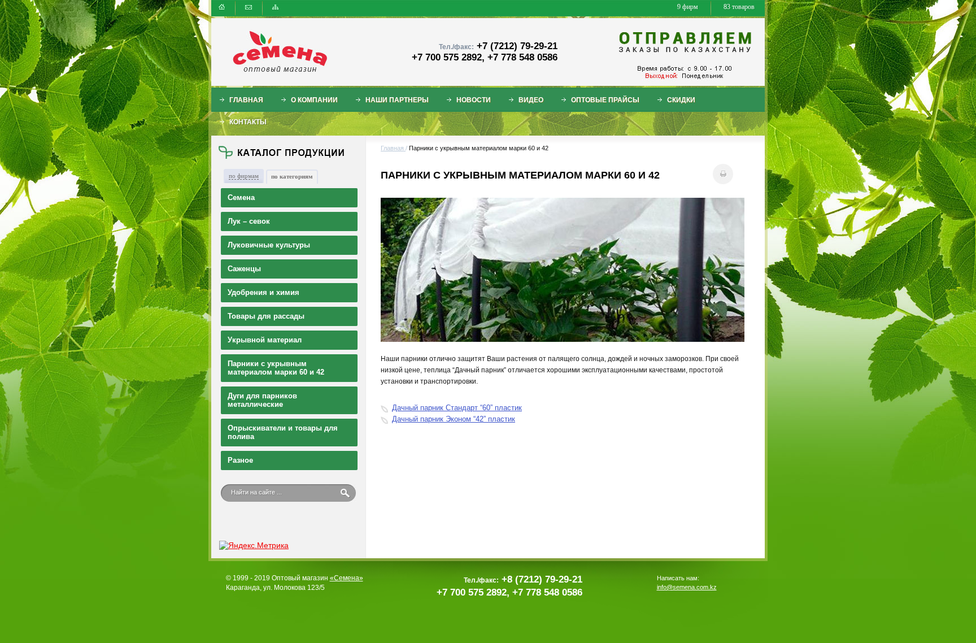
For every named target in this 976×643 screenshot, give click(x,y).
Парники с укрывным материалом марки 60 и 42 (276, 367)
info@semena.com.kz (687, 587)
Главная (393, 148)
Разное (240, 460)
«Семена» (346, 578)
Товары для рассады (266, 316)
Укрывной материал (265, 340)
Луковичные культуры (269, 245)
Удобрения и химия (263, 292)
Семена (241, 197)
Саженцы (244, 268)
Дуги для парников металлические (262, 400)
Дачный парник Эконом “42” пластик (453, 419)
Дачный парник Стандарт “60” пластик (457, 407)
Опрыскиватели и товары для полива (283, 432)
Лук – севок (249, 221)
